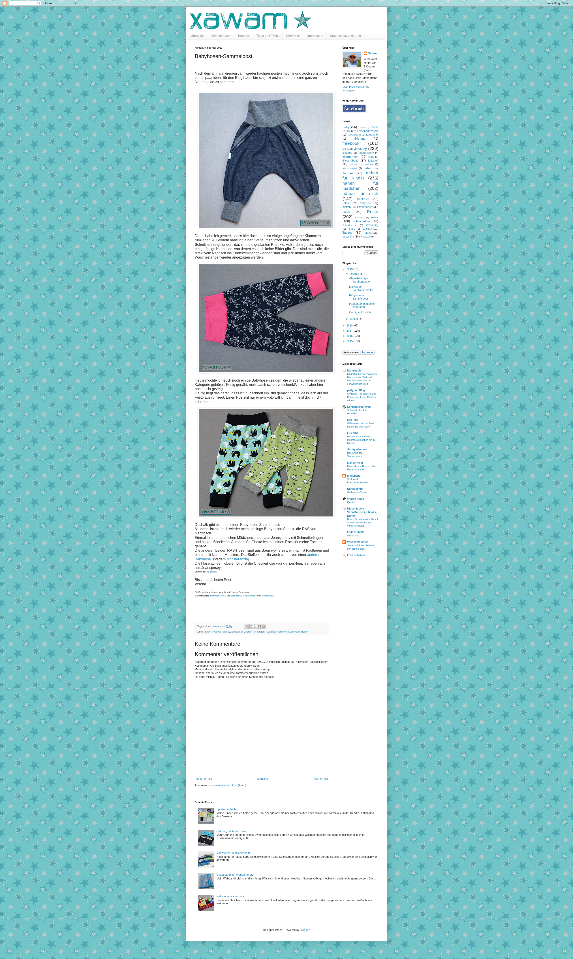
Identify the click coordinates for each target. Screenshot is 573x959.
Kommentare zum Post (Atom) (228, 785)
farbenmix (372, 134)
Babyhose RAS (218, 595)
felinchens (353, 475)
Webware (365, 236)
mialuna (369, 164)
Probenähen (364, 207)
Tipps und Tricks (267, 35)
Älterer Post (321, 778)
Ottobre (346, 203)
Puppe (346, 212)
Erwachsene (355, 135)
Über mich (293, 35)
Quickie (351, 502)
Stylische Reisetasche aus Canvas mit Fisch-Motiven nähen (361, 397)
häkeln (346, 149)
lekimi (371, 157)
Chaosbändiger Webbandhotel (359, 280)
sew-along (372, 225)
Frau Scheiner (356, 555)
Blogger (304, 930)
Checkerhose (250, 595)
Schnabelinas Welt (359, 406)
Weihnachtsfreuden (357, 492)
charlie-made (355, 498)
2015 (349, 341)
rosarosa (359, 217)
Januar (354, 318)
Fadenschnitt (355, 532)
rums (374, 217)
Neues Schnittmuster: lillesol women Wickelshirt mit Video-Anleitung (362, 522)
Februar (355, 273)
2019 (349, 269)
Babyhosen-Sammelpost (358, 297)
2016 (349, 335)
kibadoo (347, 152)
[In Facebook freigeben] (259, 626)
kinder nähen (366, 152)
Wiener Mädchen (357, 542)
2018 (349, 325)
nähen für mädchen (276, 631)
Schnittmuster (221, 35)
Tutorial (367, 232)
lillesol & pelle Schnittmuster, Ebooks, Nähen (362, 512)
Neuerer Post (204, 778)
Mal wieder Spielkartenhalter (361, 288)
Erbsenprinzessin (367, 131)
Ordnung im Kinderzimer (231, 831)
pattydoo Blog (356, 390)
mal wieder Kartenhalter (231, 896)
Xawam (373, 53)
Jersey (226, 631)
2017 (349, 330)
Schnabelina (361, 221)
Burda (375, 127)
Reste (304, 631)
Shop (352, 228)
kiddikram (211, 571)
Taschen (348, 232)
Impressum (315, 35)
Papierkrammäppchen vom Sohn (362, 305)
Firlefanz (352, 433)
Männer (353, 164)
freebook (216, 631)
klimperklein (268, 595)
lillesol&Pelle (350, 160)
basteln (362, 127)
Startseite (198, 35)
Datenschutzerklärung (345, 35)
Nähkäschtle (355, 488)
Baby (207, 631)
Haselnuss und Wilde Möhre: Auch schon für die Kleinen (361, 440)
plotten (346, 207)
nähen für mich (360, 193)
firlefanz (360, 138)
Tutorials (243, 35)
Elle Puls (352, 419)
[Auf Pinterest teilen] (263, 626)
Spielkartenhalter (226, 809)
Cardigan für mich (360, 312)
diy (348, 131)
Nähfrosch (294, 631)
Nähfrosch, (237, 595)
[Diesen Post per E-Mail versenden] (246, 626)
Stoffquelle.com (357, 449)
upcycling (348, 236)
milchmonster (349, 168)
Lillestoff (373, 160)
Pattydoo (365, 203)
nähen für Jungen (255, 631)
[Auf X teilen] (255, 626)
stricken (367, 228)
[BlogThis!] (250, 626)
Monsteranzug (238, 559)
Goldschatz (353, 535)
